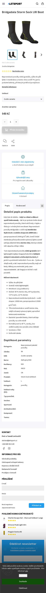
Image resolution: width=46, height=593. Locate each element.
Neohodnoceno (18, 71)
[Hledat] (37, 3)
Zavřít (40, 150)
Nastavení (23, 575)
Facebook (4, 448)
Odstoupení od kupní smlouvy (13, 462)
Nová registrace (7, 504)
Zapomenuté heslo (8, 508)
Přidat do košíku (17, 129)
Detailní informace (9, 87)
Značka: (8, 66)
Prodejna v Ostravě (9, 472)
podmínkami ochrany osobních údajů (23, 550)
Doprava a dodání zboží (10, 466)
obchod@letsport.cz (9, 440)
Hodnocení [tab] (21, 205)
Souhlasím (23, 581)
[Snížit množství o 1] (4, 122)
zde (26, 571)
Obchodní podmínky (9, 459)
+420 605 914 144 (8, 444)
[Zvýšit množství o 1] (16, 122)
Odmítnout (23, 588)
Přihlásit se (36, 505)
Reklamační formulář (9, 469)
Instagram (9, 448)
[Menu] (3, 3)
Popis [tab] (7, 205)
